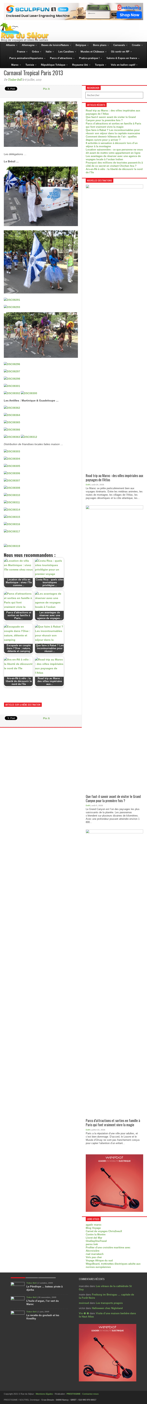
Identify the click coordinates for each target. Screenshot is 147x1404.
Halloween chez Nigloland (107, 1308)
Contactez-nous (90, 1394)
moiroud (84, 1303)
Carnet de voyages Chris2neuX (104, 1231)
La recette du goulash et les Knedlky (42, 1317)
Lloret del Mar (94, 1237)
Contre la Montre (95, 1234)
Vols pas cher (94, 1257)
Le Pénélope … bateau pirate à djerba (44, 1288)
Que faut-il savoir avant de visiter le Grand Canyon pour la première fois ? (113, 798)
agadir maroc (93, 1224)
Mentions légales (44, 1394)
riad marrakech (95, 1254)
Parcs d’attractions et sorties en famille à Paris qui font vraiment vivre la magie (113, 1123)
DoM (88, 485)
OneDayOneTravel (96, 1241)
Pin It (46, 88)
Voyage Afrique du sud (99, 1260)
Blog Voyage (93, 1228)
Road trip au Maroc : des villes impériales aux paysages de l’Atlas (114, 478)
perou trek (92, 1244)
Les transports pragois (109, 1303)
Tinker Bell (15, 80)
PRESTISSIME (73, 1394)
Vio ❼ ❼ (84, 1313)
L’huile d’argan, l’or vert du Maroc (42, 1302)
